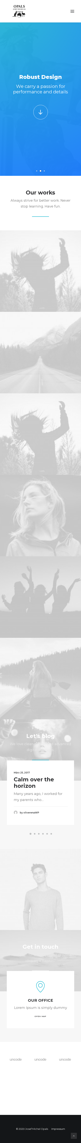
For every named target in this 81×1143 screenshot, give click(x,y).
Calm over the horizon (34, 782)
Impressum (58, 1128)
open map (40, 1016)
